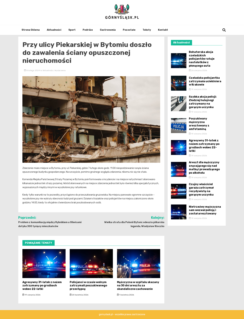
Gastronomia (108, 30)
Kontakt (163, 30)
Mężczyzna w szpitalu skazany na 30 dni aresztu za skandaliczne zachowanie (138, 286)
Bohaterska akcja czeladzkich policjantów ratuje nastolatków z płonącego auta (201, 58)
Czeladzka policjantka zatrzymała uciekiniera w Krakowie (205, 81)
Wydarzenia (60, 70)
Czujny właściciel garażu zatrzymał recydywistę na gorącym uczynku (201, 189)
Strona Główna (31, 30)
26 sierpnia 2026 (199, 70)
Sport (72, 30)
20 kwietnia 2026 (80, 295)
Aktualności (54, 30)
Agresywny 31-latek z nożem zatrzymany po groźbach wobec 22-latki (42, 286)
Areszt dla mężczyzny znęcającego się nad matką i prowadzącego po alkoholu (204, 167)
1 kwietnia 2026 (126, 295)
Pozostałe (129, 30)
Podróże (88, 30)
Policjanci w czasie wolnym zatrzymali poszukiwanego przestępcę (88, 286)
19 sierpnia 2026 (32, 295)
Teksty (147, 30)
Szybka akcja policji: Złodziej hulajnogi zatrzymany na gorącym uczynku (203, 102)
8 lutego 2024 (33, 70)
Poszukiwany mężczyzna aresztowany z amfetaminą (199, 123)
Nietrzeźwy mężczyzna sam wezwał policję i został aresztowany (205, 210)
